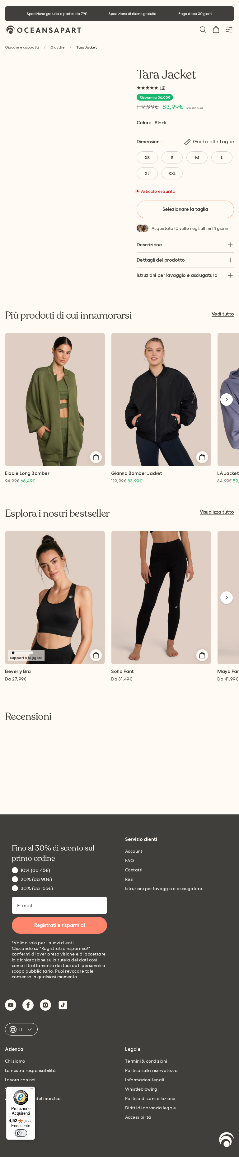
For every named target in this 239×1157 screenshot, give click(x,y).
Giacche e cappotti (22, 47)
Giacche (57, 47)
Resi (129, 879)
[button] (203, 29)
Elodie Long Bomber (27, 473)
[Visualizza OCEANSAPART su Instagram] (45, 1005)
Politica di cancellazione (150, 1098)
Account (133, 851)
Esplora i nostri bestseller (57, 514)
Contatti (133, 870)
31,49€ (121, 679)
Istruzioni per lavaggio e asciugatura (177, 275)
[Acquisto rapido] (96, 457)
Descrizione (149, 245)
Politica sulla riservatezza (151, 1070)
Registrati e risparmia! (59, 925)
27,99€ (15, 679)
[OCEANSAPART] (43, 30)
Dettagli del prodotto (161, 260)
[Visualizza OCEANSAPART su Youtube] (10, 1005)
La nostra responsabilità (30, 1070)
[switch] (21, 1133)
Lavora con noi (20, 1080)
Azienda (14, 1049)
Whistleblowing (141, 1089)
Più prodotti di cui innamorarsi (68, 315)
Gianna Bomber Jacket (136, 473)
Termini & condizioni (146, 1061)
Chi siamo (15, 1061)
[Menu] (31, 1090)
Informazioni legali (144, 1080)
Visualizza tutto (217, 512)
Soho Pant (122, 671)
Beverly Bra (18, 671)
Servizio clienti (141, 839)
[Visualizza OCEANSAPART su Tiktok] (62, 1005)
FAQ (129, 860)
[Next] (226, 399)
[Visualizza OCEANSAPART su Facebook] (28, 1005)
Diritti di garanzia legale (150, 1108)
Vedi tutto (223, 314)
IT (21, 1029)
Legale (132, 1049)
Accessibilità (138, 1117)
